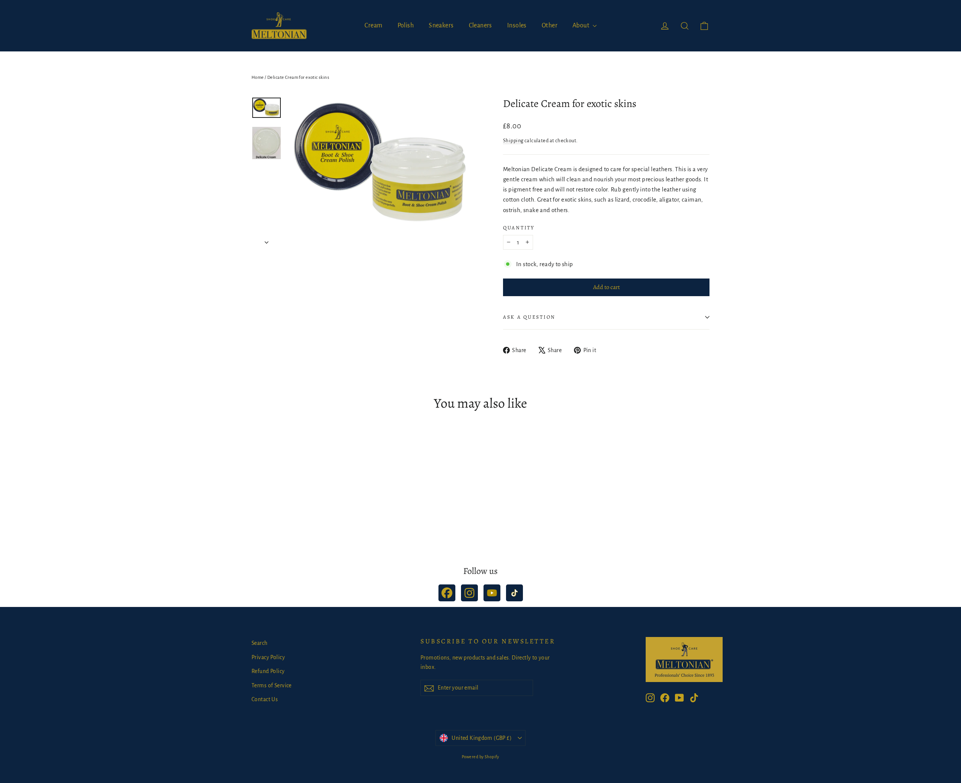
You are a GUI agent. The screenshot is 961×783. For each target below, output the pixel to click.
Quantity (519, 227)
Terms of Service (272, 685)
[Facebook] (446, 592)
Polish (406, 25)
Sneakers (441, 25)
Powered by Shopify (480, 756)
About (581, 25)
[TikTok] (514, 592)
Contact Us (265, 699)
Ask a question (529, 317)
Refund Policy (268, 671)
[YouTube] (492, 592)
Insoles (517, 25)
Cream (373, 25)
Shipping (513, 140)
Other (549, 25)
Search (260, 643)
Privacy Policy (268, 657)
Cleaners (480, 25)
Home (258, 77)
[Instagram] (469, 592)
